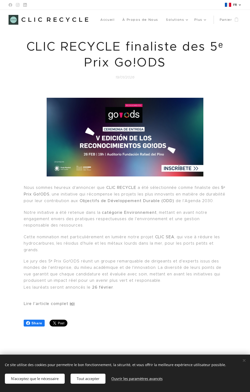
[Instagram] (18, 5)
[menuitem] (108, 20)
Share (36, 323)
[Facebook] (10, 5)
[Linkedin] (25, 5)
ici (72, 303)
